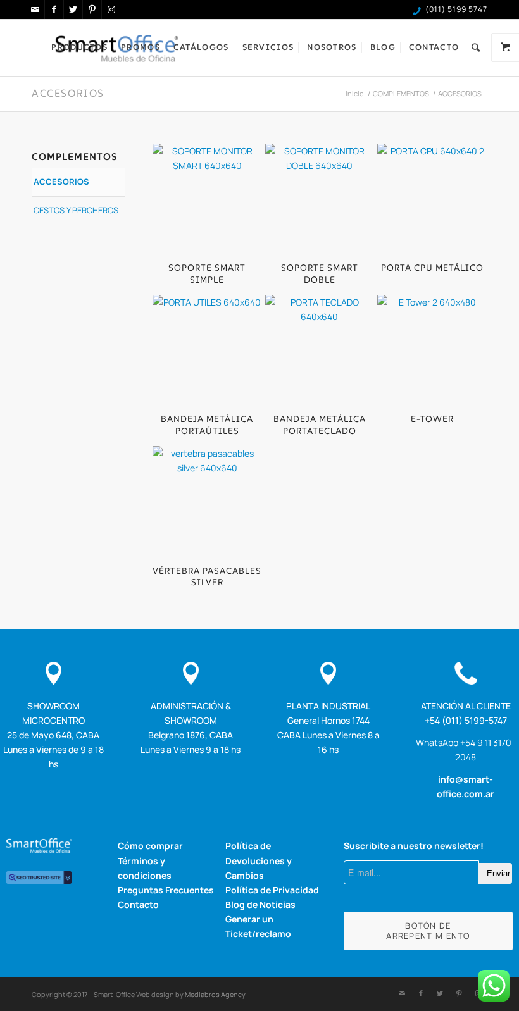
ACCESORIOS (68, 93)
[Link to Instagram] (111, 9)
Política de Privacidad (272, 890)
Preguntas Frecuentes (166, 890)
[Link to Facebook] (54, 9)
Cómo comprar (150, 846)
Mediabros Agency (215, 994)
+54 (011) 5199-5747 (466, 720)
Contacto (138, 904)
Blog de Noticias (260, 904)
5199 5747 (467, 9)
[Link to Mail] (35, 9)
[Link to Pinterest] (92, 9)
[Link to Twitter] (73, 9)
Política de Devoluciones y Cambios (258, 860)
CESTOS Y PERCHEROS (76, 210)
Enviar (498, 873)
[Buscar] (476, 47)
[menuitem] (79, 47)
